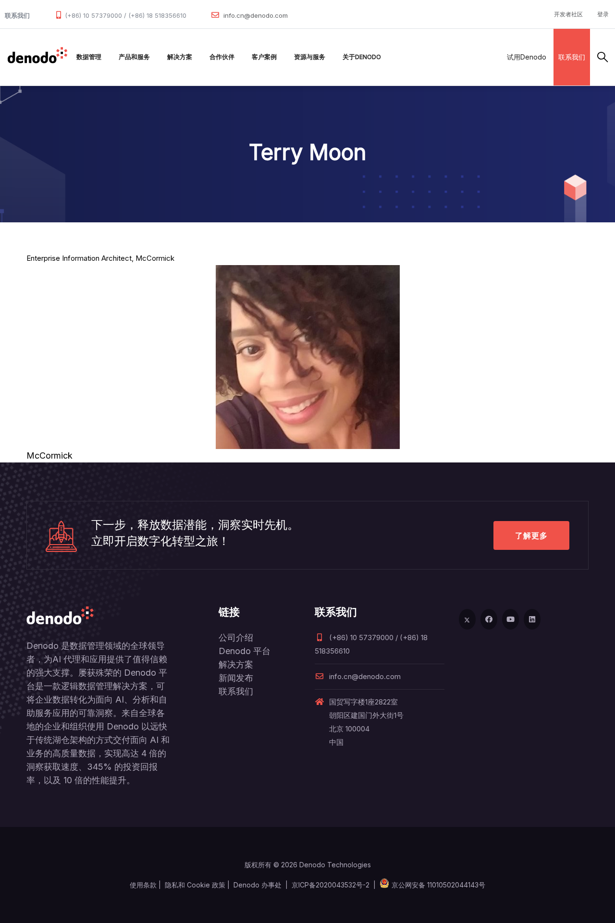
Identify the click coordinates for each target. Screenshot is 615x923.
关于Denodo (362, 57)
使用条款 (143, 885)
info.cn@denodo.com (255, 15)
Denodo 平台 (245, 651)
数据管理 (88, 57)
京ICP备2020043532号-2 (330, 885)
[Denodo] (37, 57)
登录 (603, 14)
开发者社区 (568, 14)
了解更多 (531, 535)
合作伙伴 (221, 57)
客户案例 (264, 57)
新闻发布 (236, 678)
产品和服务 (134, 57)
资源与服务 (309, 57)
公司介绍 (236, 637)
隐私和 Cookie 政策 (195, 885)
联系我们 (571, 57)
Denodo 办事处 (258, 885)
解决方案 (179, 57)
